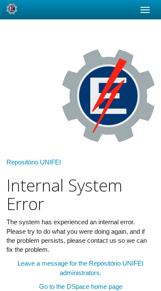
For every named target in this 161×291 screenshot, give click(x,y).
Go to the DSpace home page (80, 286)
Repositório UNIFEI (33, 162)
